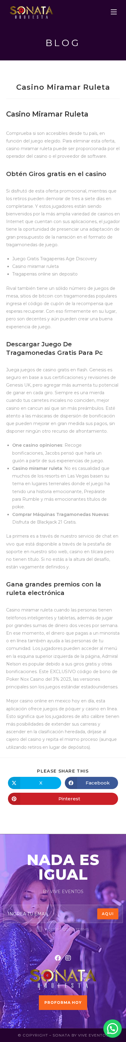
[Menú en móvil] (114, 12)
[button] (112, 1028)
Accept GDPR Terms (67, 929)
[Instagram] (68, 958)
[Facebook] (58, 958)
